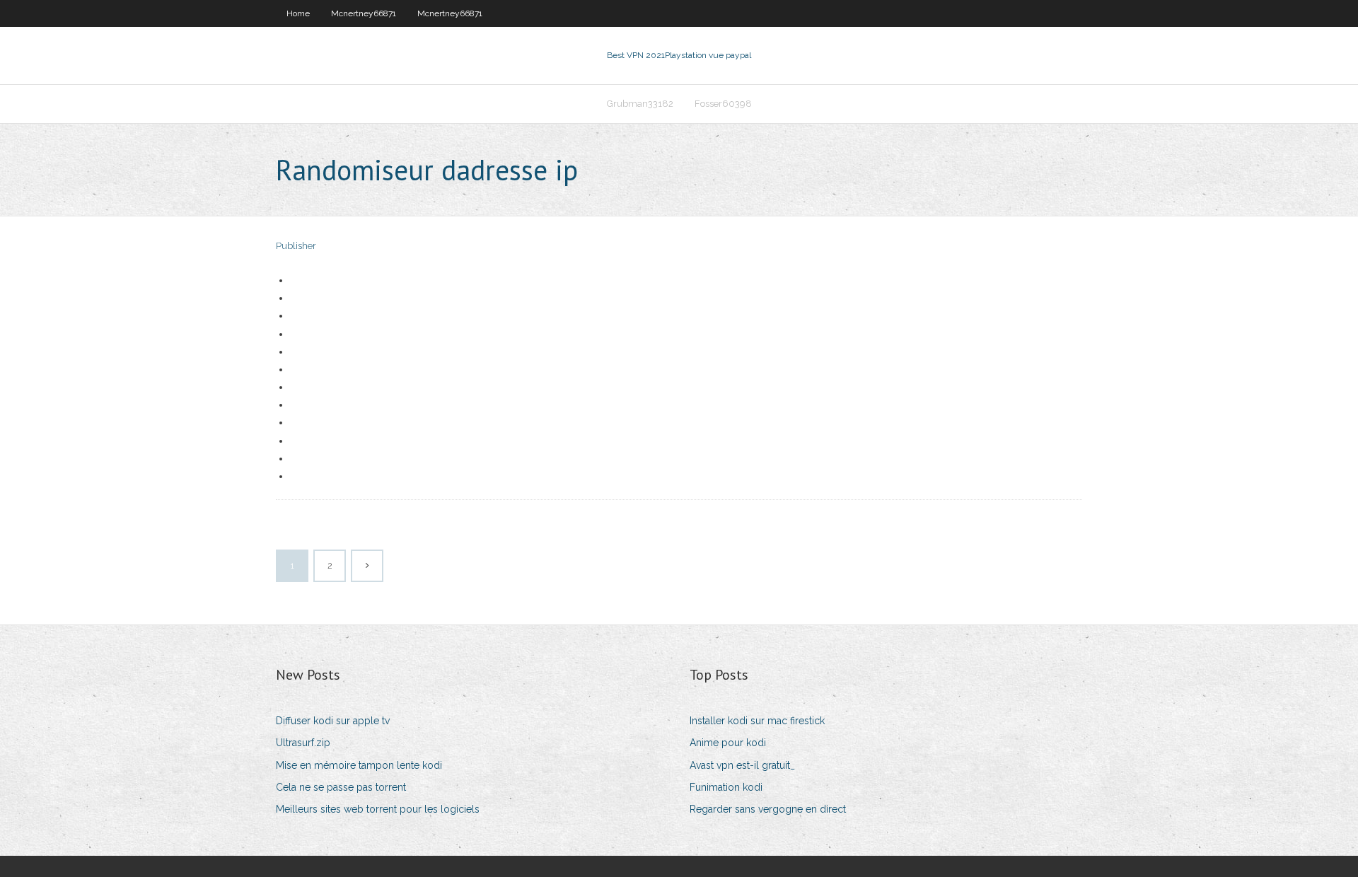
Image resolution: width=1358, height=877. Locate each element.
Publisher (296, 245)
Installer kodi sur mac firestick (757, 720)
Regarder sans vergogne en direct (768, 809)
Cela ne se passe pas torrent (341, 787)
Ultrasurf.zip (303, 742)
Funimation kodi (726, 787)
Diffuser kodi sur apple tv (333, 720)
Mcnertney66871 (363, 13)
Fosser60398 (723, 103)
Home (298, 13)
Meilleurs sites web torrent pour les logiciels (378, 809)
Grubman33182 (640, 103)
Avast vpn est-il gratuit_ (742, 765)
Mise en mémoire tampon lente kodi (359, 765)
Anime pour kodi (728, 742)
